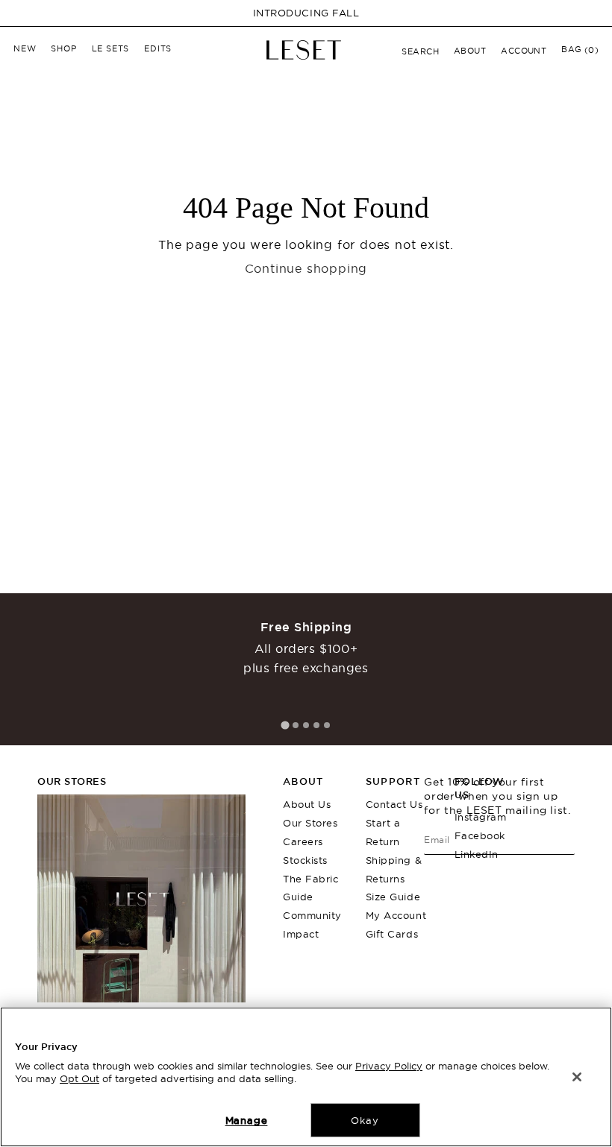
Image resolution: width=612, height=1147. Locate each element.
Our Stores (310, 823)
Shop (63, 48)
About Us (307, 804)
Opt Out (79, 1078)
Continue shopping (306, 268)
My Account (396, 915)
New (24, 48)
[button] (420, 52)
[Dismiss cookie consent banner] (577, 1077)
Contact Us (394, 804)
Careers (303, 841)
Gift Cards (392, 934)
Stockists (305, 860)
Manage (246, 1120)
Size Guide (393, 897)
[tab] (285, 725)
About (470, 51)
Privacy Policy (388, 1066)
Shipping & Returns (394, 869)
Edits (158, 48)
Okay (364, 1120)
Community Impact (312, 924)
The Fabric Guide (310, 888)
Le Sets (111, 48)
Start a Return (383, 832)
